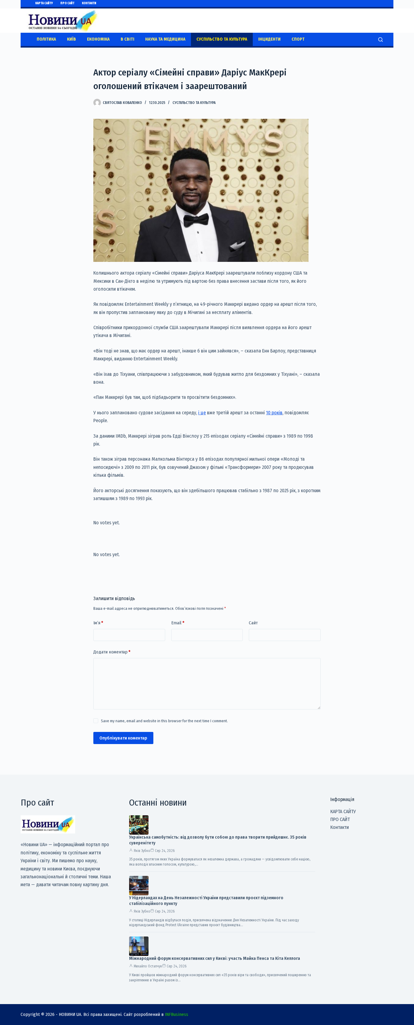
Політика (46, 39)
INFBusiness (176, 1014)
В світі (127, 39)
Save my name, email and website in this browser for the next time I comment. (164, 721)
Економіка (98, 39)
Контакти (89, 3)
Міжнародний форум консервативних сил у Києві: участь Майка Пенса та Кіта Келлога (214, 958)
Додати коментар (111, 652)
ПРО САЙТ (67, 3)
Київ (71, 39)
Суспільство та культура (221, 39)
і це (202, 413)
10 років (274, 413)
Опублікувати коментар (123, 738)
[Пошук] (380, 39)
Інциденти (269, 39)
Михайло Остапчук (148, 966)
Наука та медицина (165, 39)
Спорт (298, 39)
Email (177, 623)
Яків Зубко (142, 851)
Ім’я (98, 623)
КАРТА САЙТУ (44, 3)
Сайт (253, 623)
